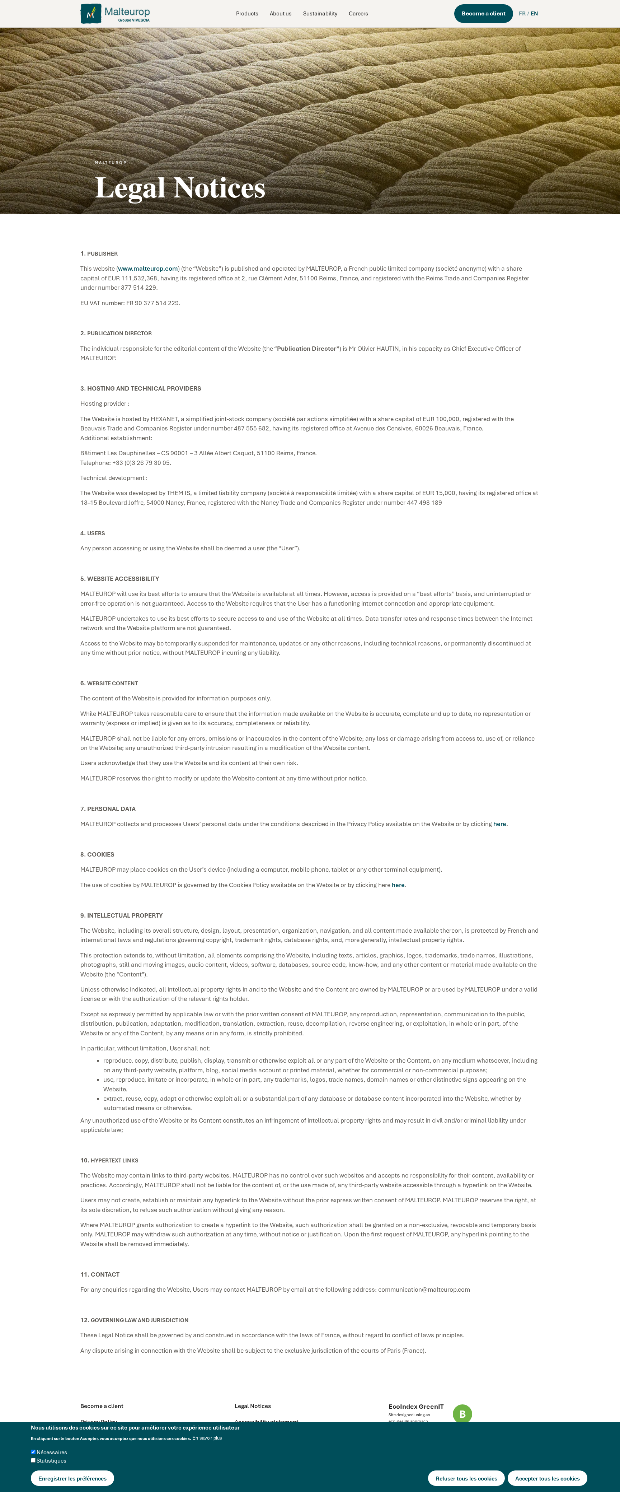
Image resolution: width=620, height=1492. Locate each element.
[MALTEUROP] (115, 14)
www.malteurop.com (148, 268)
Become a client (484, 13)
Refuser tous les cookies (466, 1478)
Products (247, 13)
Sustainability (320, 13)
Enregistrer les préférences (72, 1478)
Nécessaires (52, 1452)
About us (281, 13)
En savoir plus (207, 1438)
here (499, 824)
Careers (358, 13)
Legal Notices (253, 1406)
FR (522, 13)
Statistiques (51, 1461)
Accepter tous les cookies (547, 1478)
